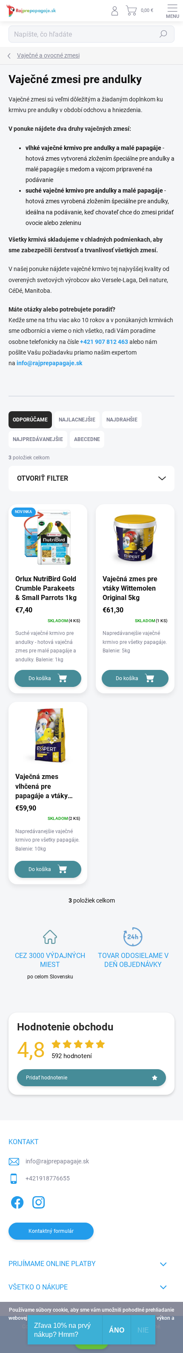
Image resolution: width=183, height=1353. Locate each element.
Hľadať (163, 34)
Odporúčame (30, 420)
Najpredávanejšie (38, 439)
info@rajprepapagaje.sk (49, 363)
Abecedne (87, 439)
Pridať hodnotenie (46, 1078)
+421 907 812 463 (104, 341)
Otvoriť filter (42, 478)
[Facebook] (16, 1201)
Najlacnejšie (77, 420)
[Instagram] (37, 1201)
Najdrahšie (121, 420)
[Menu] (172, 10)
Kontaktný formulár (51, 1231)
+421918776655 (48, 1178)
